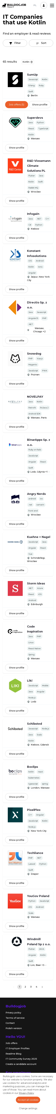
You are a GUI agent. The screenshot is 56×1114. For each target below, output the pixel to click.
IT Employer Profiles (18, 1048)
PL (35, 5)
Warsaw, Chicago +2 (39, 330)
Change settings (28, 1108)
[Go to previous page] (14, 987)
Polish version (14, 1028)
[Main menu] (52, 5)
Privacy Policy (26, 1093)
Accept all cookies (28, 1100)
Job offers (11, 1043)
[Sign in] (43, 5)
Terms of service (15, 1018)
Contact (10, 1023)
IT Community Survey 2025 (21, 1058)
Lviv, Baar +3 (37, 965)
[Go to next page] (42, 987)
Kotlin (26, 61)
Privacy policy (13, 1012)
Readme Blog (13, 1053)
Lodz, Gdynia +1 (39, 471)
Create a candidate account (21, 1064)
